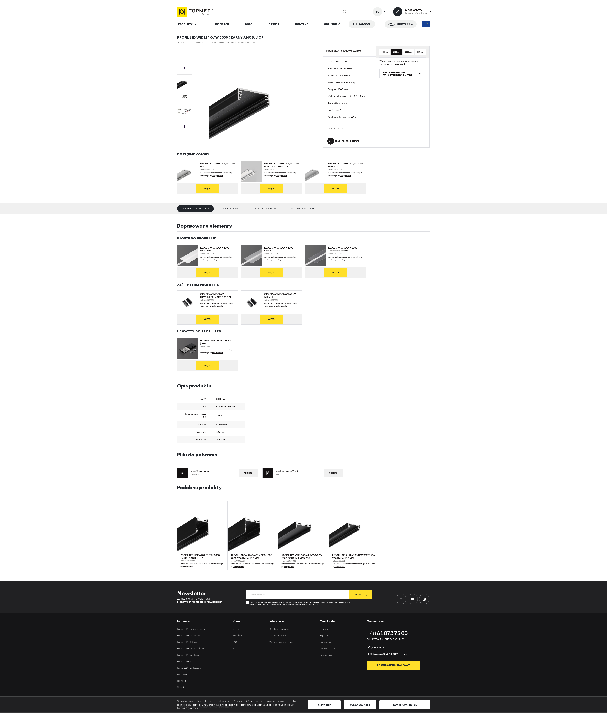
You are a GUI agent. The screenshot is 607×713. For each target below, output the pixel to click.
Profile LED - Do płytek (188, 654)
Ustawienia (324, 705)
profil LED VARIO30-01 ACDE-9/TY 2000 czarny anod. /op (301, 556)
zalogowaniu (400, 64)
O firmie (236, 629)
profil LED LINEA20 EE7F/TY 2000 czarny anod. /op (200, 556)
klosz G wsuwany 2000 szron (278, 249)
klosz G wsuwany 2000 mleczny (214, 249)
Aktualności (238, 635)
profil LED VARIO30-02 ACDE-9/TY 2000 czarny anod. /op (251, 556)
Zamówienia (325, 641)
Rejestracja (325, 635)
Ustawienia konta (328, 648)
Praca (235, 648)
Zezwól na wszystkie (405, 705)
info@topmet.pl (375, 647)
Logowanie (325, 629)
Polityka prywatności (310, 604)
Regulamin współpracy (280, 629)
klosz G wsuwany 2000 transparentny (342, 249)
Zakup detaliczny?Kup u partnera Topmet (397, 73)
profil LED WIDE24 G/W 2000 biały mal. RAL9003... (281, 165)
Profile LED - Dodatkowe (189, 667)
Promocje (181, 680)
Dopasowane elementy (195, 208)
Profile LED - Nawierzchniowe (191, 629)
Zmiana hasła (326, 654)
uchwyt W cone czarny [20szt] (215, 342)
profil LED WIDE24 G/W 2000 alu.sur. (345, 165)
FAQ (235, 641)
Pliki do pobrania (265, 208)
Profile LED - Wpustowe (188, 635)
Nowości (181, 687)
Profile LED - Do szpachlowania (192, 648)
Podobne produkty (302, 208)
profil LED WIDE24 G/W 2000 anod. (217, 165)
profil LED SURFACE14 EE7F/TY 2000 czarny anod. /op (353, 556)
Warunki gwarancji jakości (281, 641)
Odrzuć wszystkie (360, 705)
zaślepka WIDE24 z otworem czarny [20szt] (216, 295)
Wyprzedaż (182, 674)
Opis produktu (232, 208)
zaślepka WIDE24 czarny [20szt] (280, 295)
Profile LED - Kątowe (187, 641)
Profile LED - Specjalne (187, 661)
